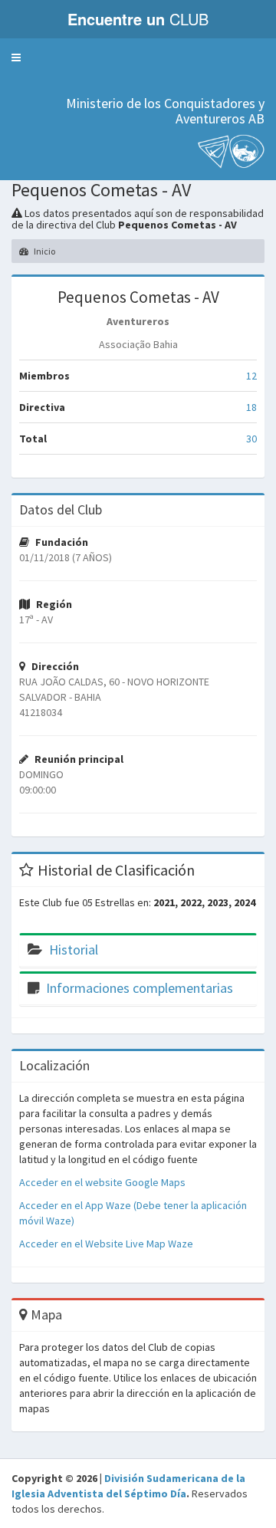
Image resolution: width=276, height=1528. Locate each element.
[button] (16, 57)
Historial (73, 949)
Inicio (43, 251)
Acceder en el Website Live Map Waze (106, 1243)
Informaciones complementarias (139, 988)
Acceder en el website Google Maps (102, 1182)
